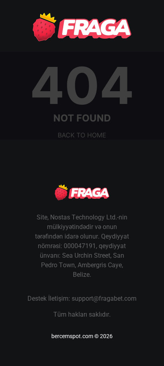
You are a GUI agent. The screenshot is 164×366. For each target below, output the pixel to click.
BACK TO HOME (82, 135)
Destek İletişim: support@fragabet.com (82, 298)
